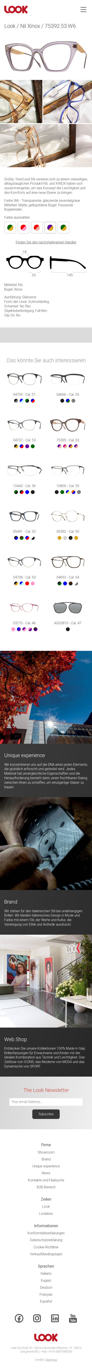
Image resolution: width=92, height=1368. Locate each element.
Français (46, 1294)
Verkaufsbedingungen (46, 1254)
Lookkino (46, 1214)
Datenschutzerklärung (46, 1240)
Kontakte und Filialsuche (46, 1180)
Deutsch (46, 1287)
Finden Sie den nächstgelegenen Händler (46, 242)
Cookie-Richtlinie (46, 1247)
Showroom (46, 1152)
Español (46, 1301)
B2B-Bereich (46, 1187)
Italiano (46, 1273)
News (46, 1173)
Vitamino (51, 1359)
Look (46, 1206)
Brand (46, 1159)
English (46, 1281)
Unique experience (46, 1166)
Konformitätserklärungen (46, 1233)
